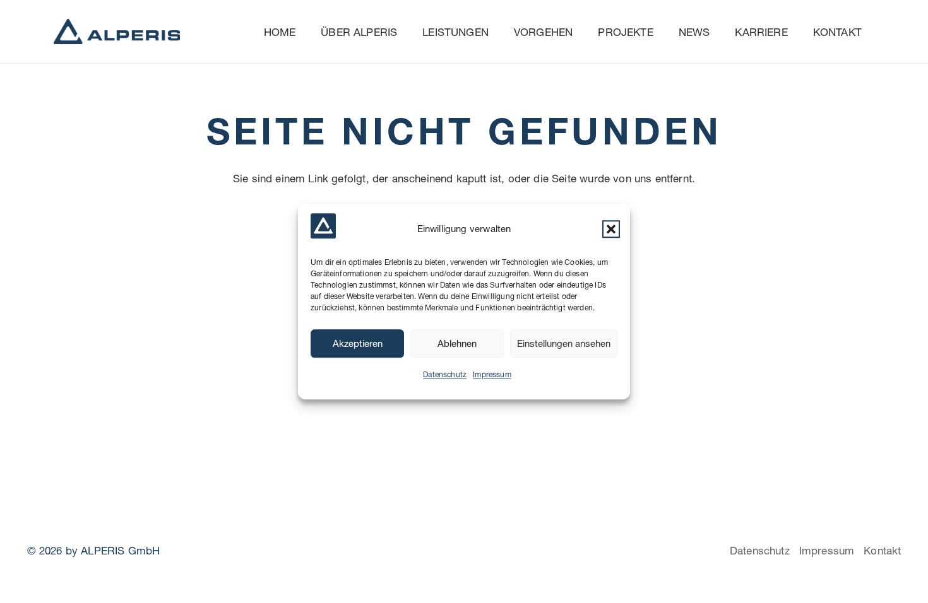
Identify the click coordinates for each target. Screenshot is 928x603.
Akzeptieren (358, 343)
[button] (611, 229)
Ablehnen (457, 343)
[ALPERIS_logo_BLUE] (117, 31)
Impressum (492, 374)
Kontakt (882, 550)
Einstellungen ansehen (563, 343)
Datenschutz (445, 374)
